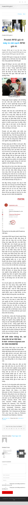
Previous (20, 14)
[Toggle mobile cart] (19, 2)
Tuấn (14, 499)
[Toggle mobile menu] (25, 2)
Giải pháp (20, 418)
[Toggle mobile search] (22, 2)
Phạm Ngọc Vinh (6, 418)
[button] (3, 454)
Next (24, 14)
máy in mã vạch (11, 43)
